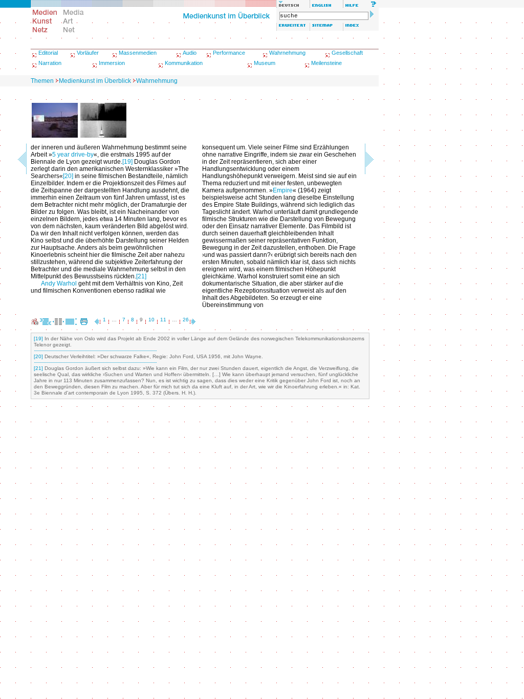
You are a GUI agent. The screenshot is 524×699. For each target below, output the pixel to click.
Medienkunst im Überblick (95, 80)
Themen (42, 80)
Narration (49, 63)
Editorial (48, 53)
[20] (68, 176)
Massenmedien (138, 53)
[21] (141, 276)
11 (163, 319)
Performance (229, 53)
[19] (127, 161)
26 (186, 319)
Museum (264, 63)
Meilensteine (326, 63)
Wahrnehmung (287, 53)
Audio (189, 53)
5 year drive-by (73, 154)
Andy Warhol (59, 283)
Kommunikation (184, 63)
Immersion (112, 63)
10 (151, 319)
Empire (283, 190)
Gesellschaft (347, 53)
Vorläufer (88, 53)
